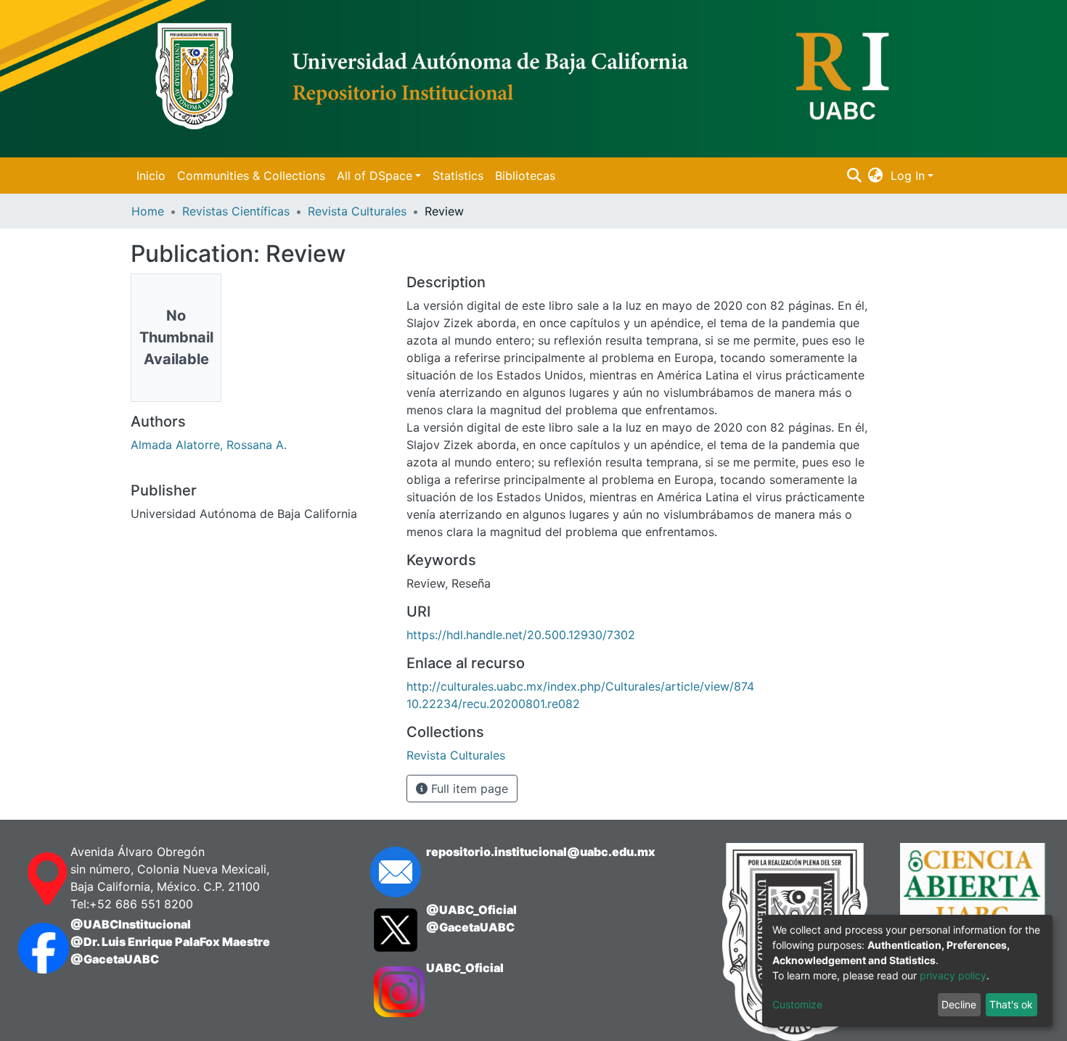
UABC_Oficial (465, 967)
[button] (876, 175)
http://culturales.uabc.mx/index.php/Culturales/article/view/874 (580, 686)
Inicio (150, 175)
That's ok (1011, 1004)
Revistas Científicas (236, 211)
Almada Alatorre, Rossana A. (209, 444)
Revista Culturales (357, 211)
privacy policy (953, 975)
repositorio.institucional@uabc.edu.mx (540, 851)
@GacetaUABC (114, 959)
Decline (958, 1004)
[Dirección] (30, 879)
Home (147, 211)
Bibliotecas (525, 175)
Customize (797, 1004)
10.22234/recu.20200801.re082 (493, 703)
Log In (908, 175)
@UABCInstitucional (130, 924)
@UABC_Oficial (471, 909)
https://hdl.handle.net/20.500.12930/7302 (520, 635)
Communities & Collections (251, 175)
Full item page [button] (468, 788)
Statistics (458, 175)
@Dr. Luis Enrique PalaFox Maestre (170, 941)
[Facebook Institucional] (30, 948)
